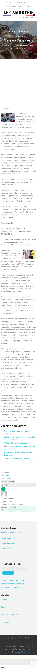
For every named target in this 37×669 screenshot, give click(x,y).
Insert (2, 667)
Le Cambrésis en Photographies (13, 580)
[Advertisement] (18, 78)
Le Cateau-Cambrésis (9, 615)
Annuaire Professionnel (10, 587)
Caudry (4, 607)
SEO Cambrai (6, 549)
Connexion (5, 475)
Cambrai (4, 599)
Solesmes (5, 622)
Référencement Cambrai (10, 532)
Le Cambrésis (23, 652)
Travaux (6, 108)
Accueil (7, 46)
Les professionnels (8, 543)
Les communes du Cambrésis (12, 584)
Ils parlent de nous (8, 538)
